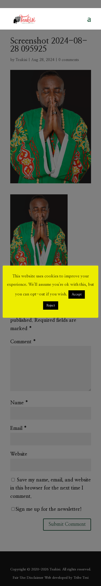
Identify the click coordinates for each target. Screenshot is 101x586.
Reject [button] (50, 305)
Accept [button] (77, 294)
